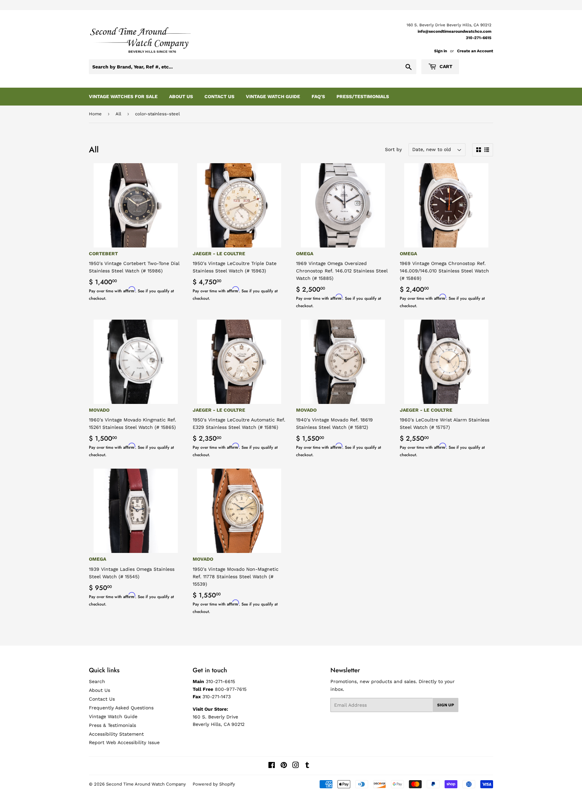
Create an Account (475, 51)
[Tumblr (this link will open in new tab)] (307, 766)
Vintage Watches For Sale (123, 96)
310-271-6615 (478, 37)
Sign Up (445, 705)
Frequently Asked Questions (121, 707)
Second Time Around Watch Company (146, 784)
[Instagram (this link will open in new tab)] (295, 766)
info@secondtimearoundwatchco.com (454, 31)
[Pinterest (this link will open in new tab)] (283, 766)
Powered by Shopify (214, 784)
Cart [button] (445, 66)
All (118, 113)
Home (95, 113)
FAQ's (318, 96)
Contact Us (219, 96)
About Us (181, 96)
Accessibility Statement (116, 734)
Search (97, 681)
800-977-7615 (231, 689)
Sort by (393, 149)
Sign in (440, 51)
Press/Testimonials (362, 96)
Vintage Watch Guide (273, 96)
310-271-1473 (216, 696)
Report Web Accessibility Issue (124, 742)
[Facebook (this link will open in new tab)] (271, 766)
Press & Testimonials (112, 725)
